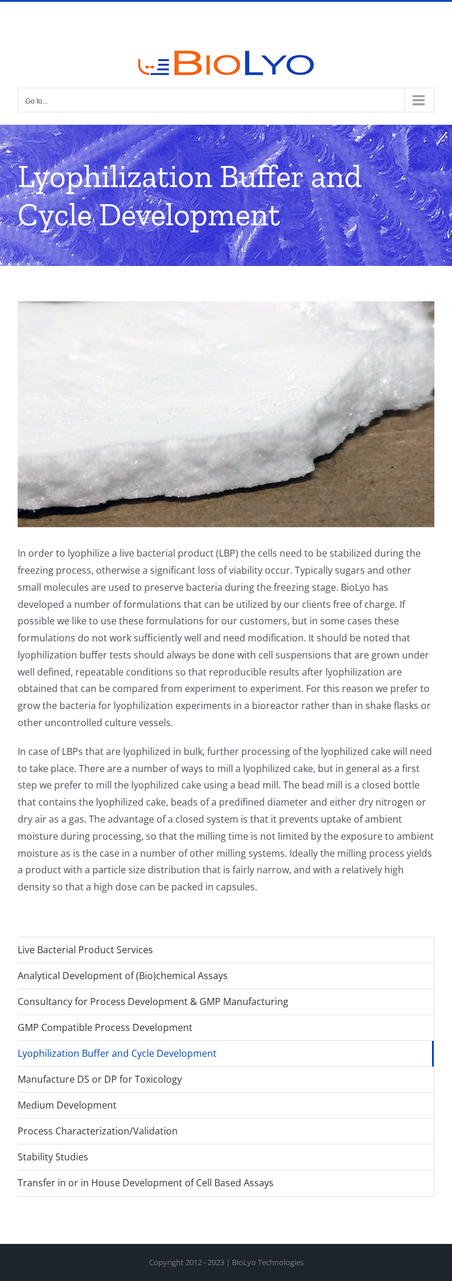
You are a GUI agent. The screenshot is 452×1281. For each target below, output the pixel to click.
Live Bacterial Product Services (85, 949)
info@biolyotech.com (226, 17)
